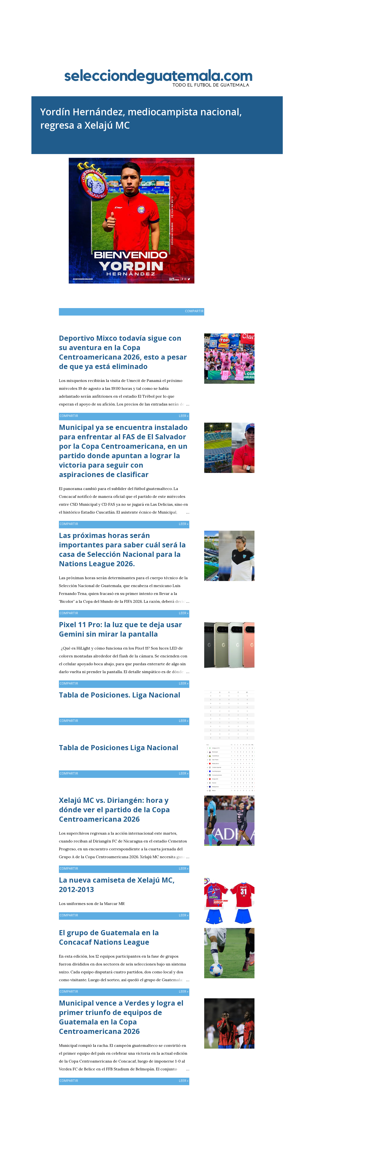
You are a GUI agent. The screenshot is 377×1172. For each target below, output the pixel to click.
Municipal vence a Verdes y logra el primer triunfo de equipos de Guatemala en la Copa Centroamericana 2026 (121, 1017)
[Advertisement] (188, 27)
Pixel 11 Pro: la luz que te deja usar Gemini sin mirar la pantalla (120, 629)
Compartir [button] (194, 311)
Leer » (183, 416)
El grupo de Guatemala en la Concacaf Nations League (109, 937)
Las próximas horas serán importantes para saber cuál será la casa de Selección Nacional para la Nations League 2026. (122, 549)
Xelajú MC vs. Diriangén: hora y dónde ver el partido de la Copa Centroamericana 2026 (114, 809)
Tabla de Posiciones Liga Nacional (118, 747)
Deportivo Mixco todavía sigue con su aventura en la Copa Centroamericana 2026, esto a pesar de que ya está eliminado (123, 352)
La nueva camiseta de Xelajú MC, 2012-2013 (117, 884)
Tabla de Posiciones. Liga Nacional (119, 695)
